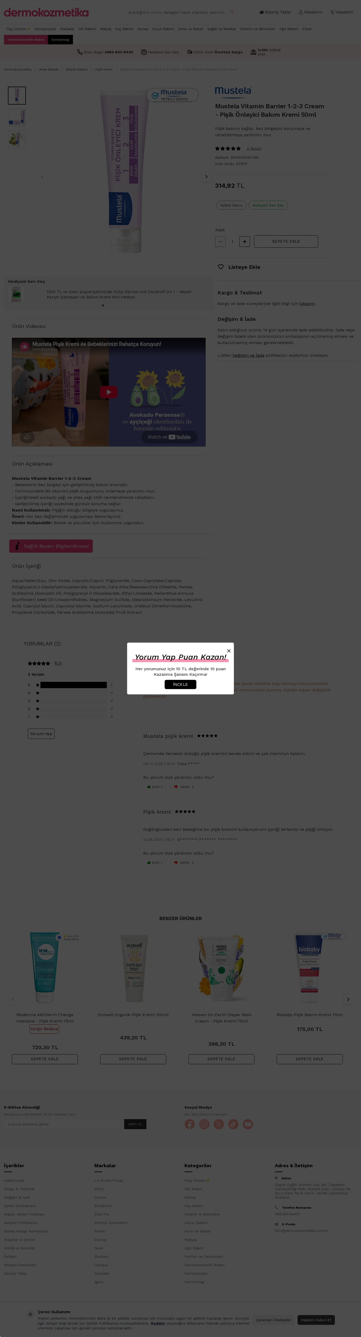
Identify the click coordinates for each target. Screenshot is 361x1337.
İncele (180, 684)
